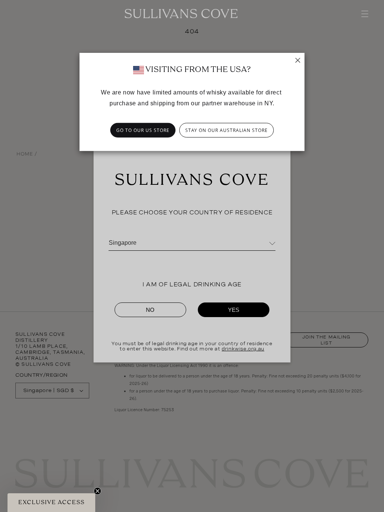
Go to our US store (143, 130)
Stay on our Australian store (226, 130)
